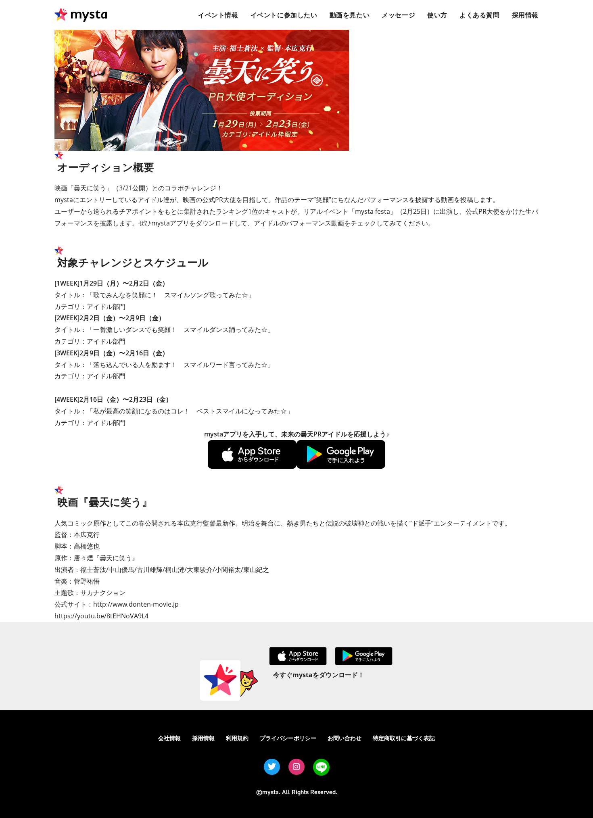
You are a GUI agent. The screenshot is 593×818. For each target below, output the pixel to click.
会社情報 (169, 738)
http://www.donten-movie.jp (136, 604)
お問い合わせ (344, 738)
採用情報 (203, 738)
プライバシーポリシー (288, 738)
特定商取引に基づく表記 (404, 738)
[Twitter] (272, 767)
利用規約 (237, 738)
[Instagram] (296, 767)
